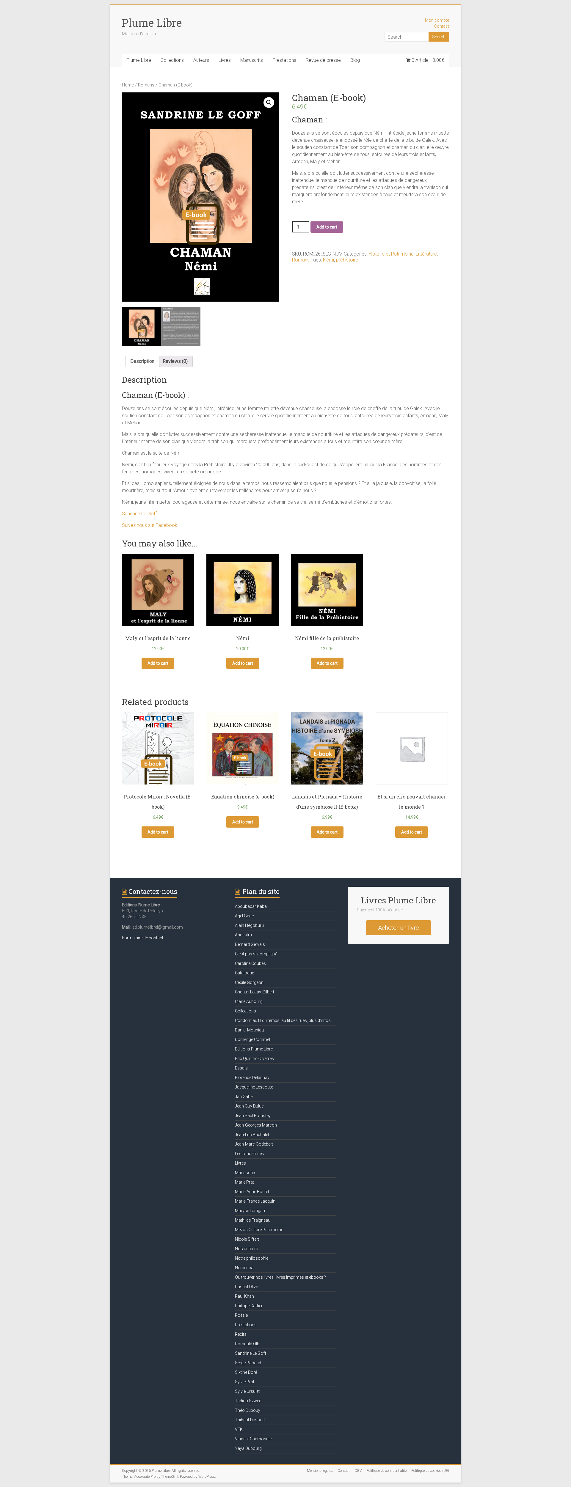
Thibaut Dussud (250, 1419)
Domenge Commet (252, 1039)
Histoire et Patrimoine (391, 254)
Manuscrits (251, 60)
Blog (355, 60)
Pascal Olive (246, 1286)
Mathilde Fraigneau (252, 1220)
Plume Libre (152, 22)
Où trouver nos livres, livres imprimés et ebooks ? (280, 1277)
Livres (225, 60)
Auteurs (201, 60)
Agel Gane (244, 915)
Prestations (284, 60)
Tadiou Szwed (248, 1400)
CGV (358, 1471)
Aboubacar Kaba (251, 906)
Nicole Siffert (247, 1239)
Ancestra (243, 934)
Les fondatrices (249, 1153)
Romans (146, 85)
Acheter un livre (398, 927)
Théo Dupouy (247, 1410)
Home (128, 85)
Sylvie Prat (244, 1381)
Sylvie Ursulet (247, 1391)
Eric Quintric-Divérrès (254, 1058)
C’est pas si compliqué (256, 954)
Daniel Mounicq (249, 1030)
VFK (239, 1429)
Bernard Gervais (250, 944)
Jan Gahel (244, 1096)
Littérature (426, 254)
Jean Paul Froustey (253, 1115)
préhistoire (347, 260)
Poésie (241, 1315)
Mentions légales (320, 1471)
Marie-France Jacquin (255, 1201)
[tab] (142, 361)
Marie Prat (244, 1182)
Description (142, 361)
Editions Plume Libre (254, 1049)
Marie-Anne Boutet (252, 1191)
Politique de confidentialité (386, 1471)
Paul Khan (244, 1296)
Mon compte (437, 20)
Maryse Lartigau (250, 1210)
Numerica (244, 1267)
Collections (172, 60)
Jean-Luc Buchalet (252, 1134)
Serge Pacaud (248, 1362)
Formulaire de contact (142, 937)
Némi (328, 260)
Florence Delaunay (252, 1077)
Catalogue (244, 973)
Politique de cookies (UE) (430, 1471)
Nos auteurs (246, 1248)
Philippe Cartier (249, 1305)
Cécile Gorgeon (249, 982)
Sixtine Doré (246, 1372)
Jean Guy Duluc (249, 1106)
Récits (241, 1334)
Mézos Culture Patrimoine (259, 1229)
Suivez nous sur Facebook (149, 525)
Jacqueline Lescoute (254, 1087)
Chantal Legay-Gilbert (254, 992)
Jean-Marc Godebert (254, 1144)
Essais (241, 1068)
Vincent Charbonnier (254, 1438)
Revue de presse (323, 60)
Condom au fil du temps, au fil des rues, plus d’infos (283, 1020)
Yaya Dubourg (248, 1448)
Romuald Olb (247, 1343)
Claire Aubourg (249, 1001)
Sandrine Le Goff (139, 513)
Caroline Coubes (250, 963)
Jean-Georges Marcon (256, 1125)
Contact (441, 26)
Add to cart (326, 227)
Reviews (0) (175, 361)
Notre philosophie (251, 1258)
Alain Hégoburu (249, 925)
